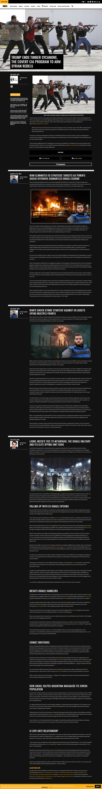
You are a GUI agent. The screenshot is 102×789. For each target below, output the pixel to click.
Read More (60, 152)
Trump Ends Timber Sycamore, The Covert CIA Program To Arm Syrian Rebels (36, 62)
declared (48, 744)
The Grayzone (48, 776)
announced (58, 517)
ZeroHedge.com (23, 77)
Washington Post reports (41, 123)
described (59, 671)
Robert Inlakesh (23, 177)
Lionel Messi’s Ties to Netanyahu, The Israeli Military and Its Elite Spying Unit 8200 (18, 106)
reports (74, 610)
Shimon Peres (87, 596)
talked (66, 596)
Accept (98, 786)
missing (39, 606)
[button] (83, 2)
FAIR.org (31, 776)
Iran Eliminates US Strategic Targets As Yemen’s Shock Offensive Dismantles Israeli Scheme (57, 176)
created (74, 562)
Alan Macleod (34, 767)
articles (72, 774)
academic (67, 774)
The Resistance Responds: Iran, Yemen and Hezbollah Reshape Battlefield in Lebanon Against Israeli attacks (19, 117)
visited (65, 598)
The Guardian (37, 776)
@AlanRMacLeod (47, 778)
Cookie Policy (45, 787)
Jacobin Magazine (57, 776)
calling (58, 659)
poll (51, 630)
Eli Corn (65, 547)
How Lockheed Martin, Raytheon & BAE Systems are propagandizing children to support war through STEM (19, 99)
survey (35, 694)
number (61, 774)
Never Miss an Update (77, 158)
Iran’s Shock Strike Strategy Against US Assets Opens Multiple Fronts (57, 311)
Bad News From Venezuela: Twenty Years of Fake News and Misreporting (56, 772)
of (64, 774)
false (34, 618)
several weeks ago (73, 145)
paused (83, 661)
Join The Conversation (45, 158)
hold (53, 736)
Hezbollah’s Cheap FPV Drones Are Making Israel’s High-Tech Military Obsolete (18, 123)
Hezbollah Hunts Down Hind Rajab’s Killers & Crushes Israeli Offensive (18, 111)
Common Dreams (69, 776)
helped (38, 720)
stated (89, 631)
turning (54, 714)
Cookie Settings (90, 786)
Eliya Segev (57, 547)
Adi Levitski (88, 527)
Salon (43, 776)
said (46, 145)
